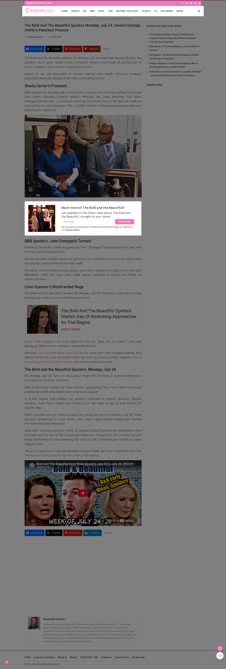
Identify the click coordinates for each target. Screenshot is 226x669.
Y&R (110, 11)
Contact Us (106, 657)
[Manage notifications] (6, 662)
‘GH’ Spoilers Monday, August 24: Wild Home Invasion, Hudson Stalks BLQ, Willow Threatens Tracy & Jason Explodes (172, 38)
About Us (62, 657)
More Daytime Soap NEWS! (165, 26)
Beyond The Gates (127, 11)
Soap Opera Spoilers (44, 657)
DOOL (101, 11)
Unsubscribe (138, 657)
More (179, 11)
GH (84, 11)
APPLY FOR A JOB (89, 657)
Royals (146, 11)
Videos (75, 11)
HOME (64, 11)
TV (155, 11)
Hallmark (167, 11)
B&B (92, 11)
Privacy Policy (122, 657)
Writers (73, 657)
